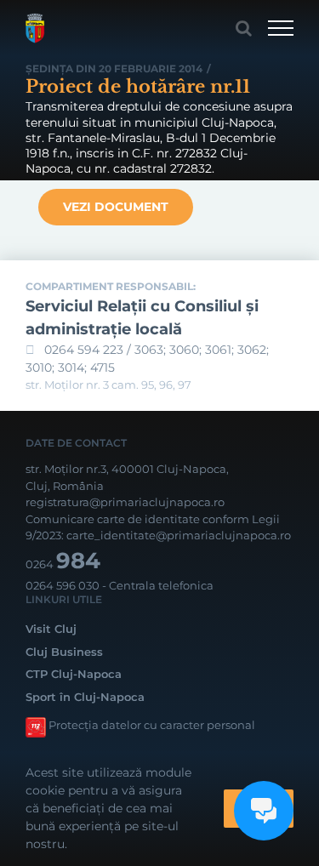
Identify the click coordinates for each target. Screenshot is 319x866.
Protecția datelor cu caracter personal (151, 725)
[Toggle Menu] (280, 28)
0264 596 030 (63, 585)
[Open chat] (263, 810)
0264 (63, 564)
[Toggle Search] (244, 28)
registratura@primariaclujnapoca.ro (125, 502)
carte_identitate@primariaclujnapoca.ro (178, 535)
